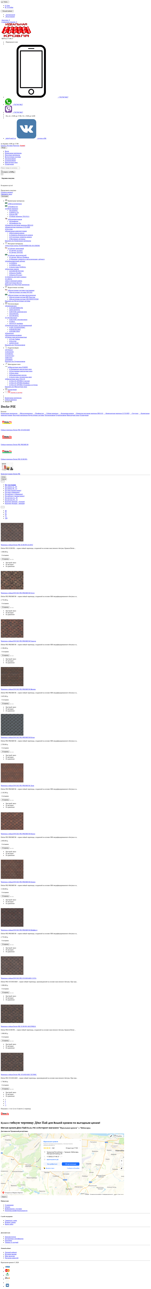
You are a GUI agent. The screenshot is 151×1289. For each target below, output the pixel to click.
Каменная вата (11, 306)
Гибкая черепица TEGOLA (19, 216)
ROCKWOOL (14, 310)
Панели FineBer (15, 273)
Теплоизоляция (10, 159)
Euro (7, 5)
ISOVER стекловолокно (18, 319)
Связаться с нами (11, 1220)
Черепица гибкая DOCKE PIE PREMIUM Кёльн (18, 737)
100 (6, 518)
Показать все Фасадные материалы (17, 284)
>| (5, 1105)
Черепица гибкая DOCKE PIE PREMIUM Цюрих (18, 882)
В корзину (5, 559)
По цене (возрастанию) (13, 490)
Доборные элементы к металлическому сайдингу (27, 259)
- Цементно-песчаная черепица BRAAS (88, 413)
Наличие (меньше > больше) (15, 501)
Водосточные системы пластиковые (21, 290)
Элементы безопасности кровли (21, 235)
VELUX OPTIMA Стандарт (19, 381)
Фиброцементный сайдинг (15, 261)
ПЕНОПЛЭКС (15, 329)
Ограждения (9, 164)
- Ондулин (134, 413)
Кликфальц (13, 221)
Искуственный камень (13, 281)
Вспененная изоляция (13, 335)
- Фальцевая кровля (66, 413)
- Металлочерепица (25, 413)
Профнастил (13, 206)
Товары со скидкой (11, 1242)
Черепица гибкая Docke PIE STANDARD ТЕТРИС (19, 1074)
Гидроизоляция (10, 160)
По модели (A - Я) (11, 498)
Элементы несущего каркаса (15, 277)
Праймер (9, 359)
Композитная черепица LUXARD (17, 227)
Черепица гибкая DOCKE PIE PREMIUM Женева (18, 689)
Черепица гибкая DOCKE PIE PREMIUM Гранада (18, 641)
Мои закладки (10, 1256)
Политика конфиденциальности (16, 1210)
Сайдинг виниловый (16, 248)
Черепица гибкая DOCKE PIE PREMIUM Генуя (17, 593)
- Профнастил (38, 413)
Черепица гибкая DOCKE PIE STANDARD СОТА (18, 978)
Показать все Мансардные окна (16, 387)
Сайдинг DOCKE (16, 252)
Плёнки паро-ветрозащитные (16, 337)
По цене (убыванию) (12, 492)
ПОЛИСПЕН (14, 331)
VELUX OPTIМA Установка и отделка (23, 385)
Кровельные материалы (13, 153)
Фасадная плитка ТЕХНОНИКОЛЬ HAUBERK (22, 245)
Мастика (8, 357)
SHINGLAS (14, 212)
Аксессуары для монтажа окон (20, 377)
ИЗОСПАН (13, 343)
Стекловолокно (11, 317)
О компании (9, 1205)
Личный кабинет (11, 1252)
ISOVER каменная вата (18, 312)
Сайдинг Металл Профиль (19, 257)
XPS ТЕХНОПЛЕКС (17, 327)
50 (6, 514)
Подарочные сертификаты (14, 1238)
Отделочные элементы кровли (20, 237)
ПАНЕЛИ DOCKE (16, 271)
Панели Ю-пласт (15, 275)
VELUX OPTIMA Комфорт (19, 383)
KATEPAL (13, 210)
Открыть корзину (7, 192)
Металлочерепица (15, 204)
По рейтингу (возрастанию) (14, 496)
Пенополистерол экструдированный (18, 325)
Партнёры (8, 1240)
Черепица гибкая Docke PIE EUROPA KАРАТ (17, 545)
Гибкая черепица (11, 208)
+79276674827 (63, 97)
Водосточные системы (13, 157)
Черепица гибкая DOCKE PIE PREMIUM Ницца (18, 834)
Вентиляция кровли (16, 233)
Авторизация (10, 15)
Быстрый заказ (10, 562)
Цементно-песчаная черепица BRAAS (19, 225)
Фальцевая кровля (15, 219)
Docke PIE (13, 214)
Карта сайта (9, 1224)
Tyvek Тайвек (14, 339)
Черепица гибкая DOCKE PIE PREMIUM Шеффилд (19, 930)
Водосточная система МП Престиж (22, 297)
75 (6, 516)
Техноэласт (9, 356)
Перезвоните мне (11, 42)
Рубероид (9, 350)
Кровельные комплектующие (16, 231)
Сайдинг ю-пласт (16, 250)
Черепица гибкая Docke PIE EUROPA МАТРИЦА (18, 1026)
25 (6, 512)
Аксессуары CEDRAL (17, 267)
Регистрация (10, 16)
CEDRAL (13, 263)
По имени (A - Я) (11, 487)
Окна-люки (13, 373)
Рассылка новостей (11, 1258)
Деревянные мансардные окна (20, 369)
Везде (7, 151)
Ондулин (9, 229)
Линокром (9, 352)
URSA (12, 321)
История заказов (10, 1254)
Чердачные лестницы (17, 239)
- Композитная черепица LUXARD (116, 413)
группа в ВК (41, 138)
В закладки (9, 564)
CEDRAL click (15, 265)
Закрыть (4, 1197)
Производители (10, 1237)
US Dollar (9, 7)
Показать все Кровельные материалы (18, 241)
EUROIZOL (14, 316)
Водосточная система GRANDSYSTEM (23, 299)
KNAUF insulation (16, 323)
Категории (5, 196)
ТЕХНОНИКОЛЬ (16, 308)
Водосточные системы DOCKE (20, 292)
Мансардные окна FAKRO (18, 367)
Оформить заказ (6, 194)
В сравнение (10, 566)
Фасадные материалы (12, 155)
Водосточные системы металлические (22, 295)
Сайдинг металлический (17, 255)
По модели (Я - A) (11, 500)
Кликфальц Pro (15, 223)
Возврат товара (10, 1222)
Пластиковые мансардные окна (20, 371)
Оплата (7, 1207)
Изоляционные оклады (18, 375)
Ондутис (13, 341)
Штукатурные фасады (13, 283)
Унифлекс (9, 354)
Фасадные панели (12, 269)
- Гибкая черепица (51, 413)
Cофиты (8, 279)
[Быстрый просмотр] (11, 559)
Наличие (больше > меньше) (15, 503)
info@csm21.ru (10, 138)
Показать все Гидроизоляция (15, 361)
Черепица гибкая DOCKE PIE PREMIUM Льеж (17, 785)
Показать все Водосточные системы (17, 301)
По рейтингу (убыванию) (14, 494)
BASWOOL (14, 314)
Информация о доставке (13, 1209)
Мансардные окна (11, 162)
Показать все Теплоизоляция (15, 345)
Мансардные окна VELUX (15, 379)
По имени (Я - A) (11, 488)
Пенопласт (9, 333)
